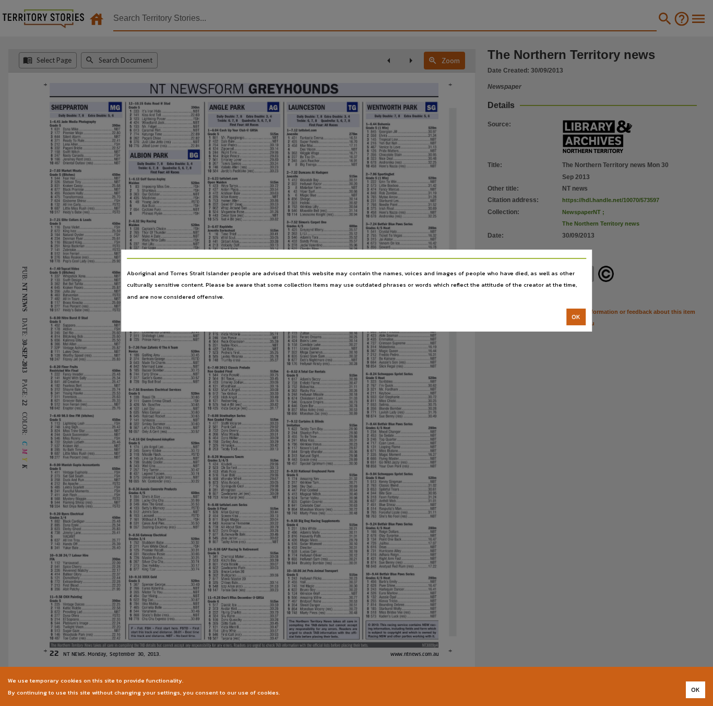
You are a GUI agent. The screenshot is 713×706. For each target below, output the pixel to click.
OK (576, 317)
